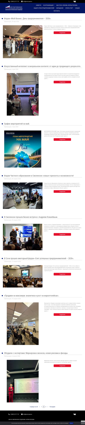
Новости (38, 5)
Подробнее (62, 32)
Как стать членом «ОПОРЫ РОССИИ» (66, 5)
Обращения (59, 8)
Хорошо (71, 423)
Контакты (57, 11)
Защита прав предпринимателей (44, 8)
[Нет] (83, 423)
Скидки (77, 8)
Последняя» (52, 406)
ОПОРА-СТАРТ (69, 8)
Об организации (48, 5)
